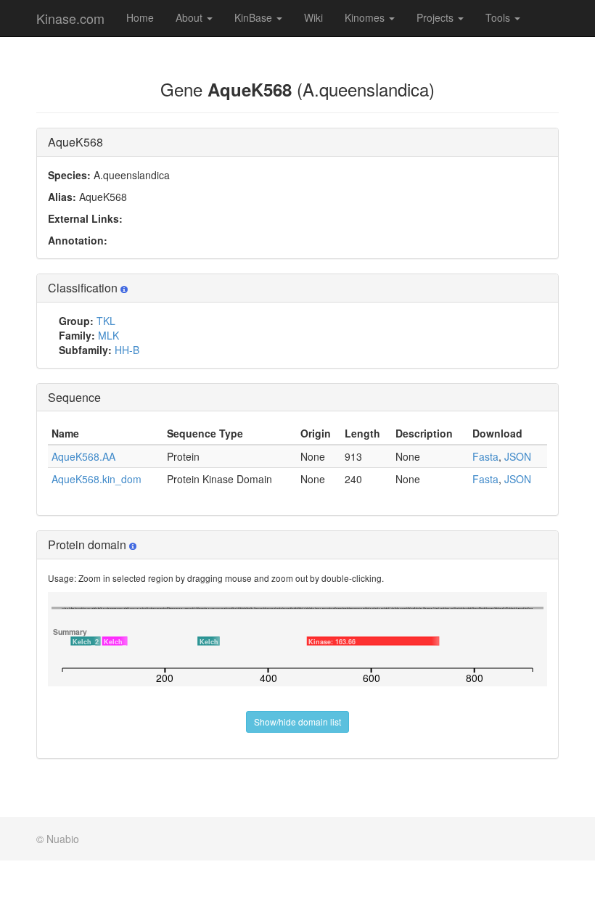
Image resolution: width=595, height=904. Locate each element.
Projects (436, 17)
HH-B (127, 349)
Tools (499, 17)
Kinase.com (70, 18)
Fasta (485, 456)
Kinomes (366, 17)
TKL (106, 320)
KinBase (254, 17)
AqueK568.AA (83, 456)
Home (140, 17)
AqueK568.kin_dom (96, 479)
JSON (517, 456)
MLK (108, 335)
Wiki (313, 17)
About (190, 17)
